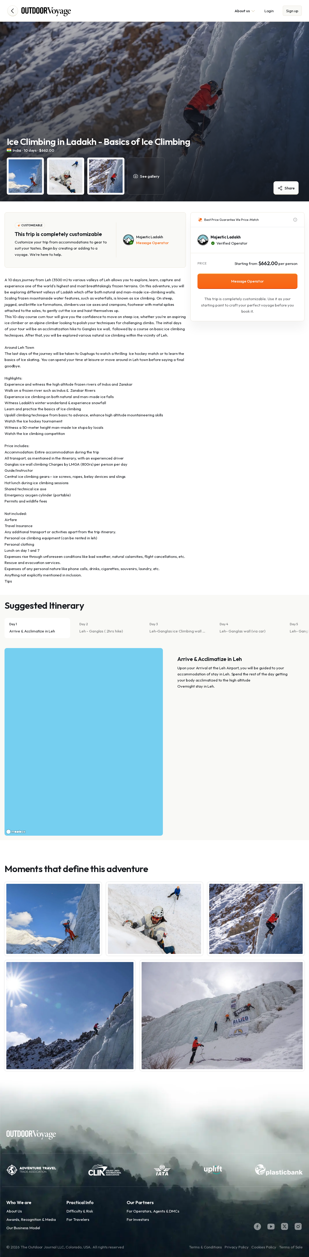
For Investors (138, 1219)
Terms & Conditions (205, 1247)
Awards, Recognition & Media (31, 1219)
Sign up (292, 10)
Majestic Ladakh (226, 237)
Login (269, 10)
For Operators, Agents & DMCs (153, 1211)
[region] (84, 742)
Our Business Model (23, 1227)
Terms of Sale (291, 1247)
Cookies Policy (263, 1247)
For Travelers (78, 1219)
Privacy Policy (237, 1247)
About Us (14, 1211)
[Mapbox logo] (16, 831)
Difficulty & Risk (80, 1211)
